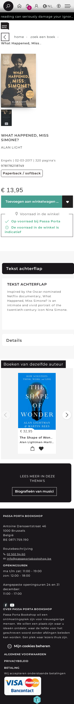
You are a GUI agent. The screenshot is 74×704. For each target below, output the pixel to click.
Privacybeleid (16, 661)
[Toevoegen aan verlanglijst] (67, 201)
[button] (47, 6)
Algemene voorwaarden (25, 654)
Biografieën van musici (34, 491)
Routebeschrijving (18, 549)
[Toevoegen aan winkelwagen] (32, 449)
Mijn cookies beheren (31, 646)
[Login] (36, 6)
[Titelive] (37, 699)
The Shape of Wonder (38, 437)
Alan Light (11, 147)
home (19, 37)
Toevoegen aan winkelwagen (30, 201)
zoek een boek (42, 37)
